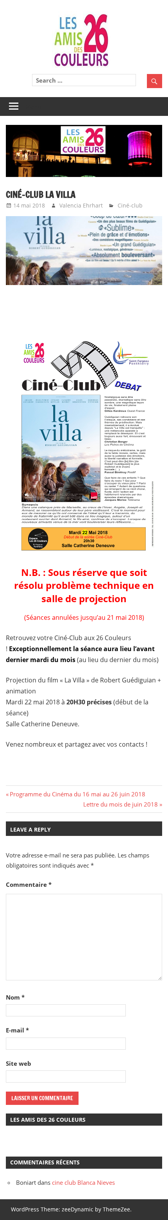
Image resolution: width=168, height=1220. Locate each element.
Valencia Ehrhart (81, 205)
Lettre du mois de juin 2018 (120, 804)
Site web (18, 1063)
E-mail (17, 1030)
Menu (33, 106)
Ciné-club (130, 205)
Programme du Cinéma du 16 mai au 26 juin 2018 (77, 794)
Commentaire (29, 884)
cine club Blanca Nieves (83, 1182)
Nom (15, 997)
